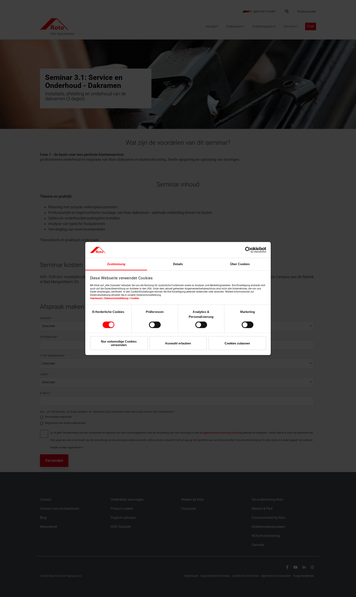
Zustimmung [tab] (116, 264)
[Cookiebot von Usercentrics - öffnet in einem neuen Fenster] (248, 250)
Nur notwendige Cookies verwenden (119, 342)
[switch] (155, 325)
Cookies (134, 298)
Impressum (96, 298)
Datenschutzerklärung (116, 298)
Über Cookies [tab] (240, 264)
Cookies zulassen (237, 343)
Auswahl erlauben (178, 343)
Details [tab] (178, 264)
